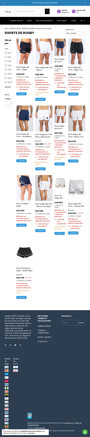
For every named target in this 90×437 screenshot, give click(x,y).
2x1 (81, 21)
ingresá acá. (68, 423)
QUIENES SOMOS (44, 326)
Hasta (8, 99)
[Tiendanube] (36, 429)
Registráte (65, 12)
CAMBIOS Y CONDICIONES (43, 331)
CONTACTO (42, 341)
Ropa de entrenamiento (44, 21)
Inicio (7, 28)
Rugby (29, 21)
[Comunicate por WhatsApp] (85, 432)
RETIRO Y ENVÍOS (44, 337)
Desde (6, 99)
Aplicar (11, 103)
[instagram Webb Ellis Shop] (5, 345)
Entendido (31, 433)
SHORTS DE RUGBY (28, 28)
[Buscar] (47, 11)
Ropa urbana (62, 21)
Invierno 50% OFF (16, 21)
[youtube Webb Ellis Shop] (15, 345)
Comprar (21, 94)
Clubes (73, 21)
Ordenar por (69, 30)
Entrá (64, 10)
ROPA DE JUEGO (15, 28)
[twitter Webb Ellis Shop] (20, 345)
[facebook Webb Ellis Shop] (10, 345)
